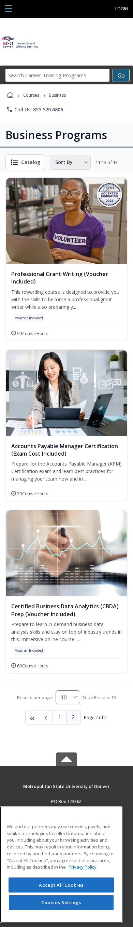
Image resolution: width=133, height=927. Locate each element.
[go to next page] (46, 717)
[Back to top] (66, 791)
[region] (61, 864)
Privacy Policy (83, 867)
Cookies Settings (61, 902)
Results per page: (35, 697)
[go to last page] (32, 717)
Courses (31, 95)
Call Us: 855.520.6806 (34, 109)
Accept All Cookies (61, 885)
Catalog (30, 162)
